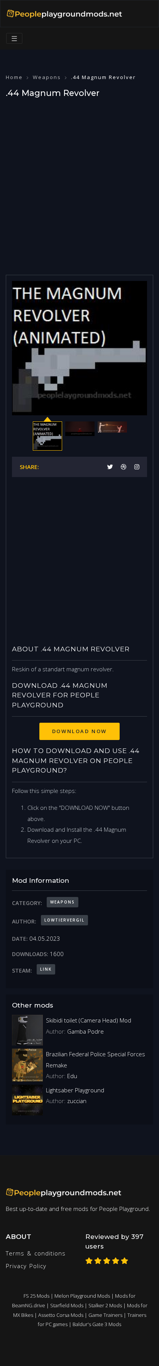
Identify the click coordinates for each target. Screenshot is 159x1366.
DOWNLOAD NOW (79, 731)
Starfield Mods (66, 1305)
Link (46, 969)
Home (14, 77)
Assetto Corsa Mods (60, 1314)
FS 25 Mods (36, 1295)
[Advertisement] (79, 184)
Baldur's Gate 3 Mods (97, 1324)
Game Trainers (105, 1314)
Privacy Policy (26, 1266)
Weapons (47, 77)
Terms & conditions (36, 1253)
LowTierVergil (64, 920)
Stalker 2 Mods (105, 1305)
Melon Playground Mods (82, 1295)
